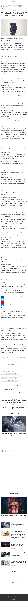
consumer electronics (7, 359)
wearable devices (6, 380)
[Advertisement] (14, 474)
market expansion (6, 373)
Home (2, 5)
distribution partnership (19, 359)
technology (4, 378)
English (5, 451)
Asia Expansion (14, 357)
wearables (14, 380)
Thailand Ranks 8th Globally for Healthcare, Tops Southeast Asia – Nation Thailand (18, 563)
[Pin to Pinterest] (2, 302)
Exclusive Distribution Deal (8, 366)
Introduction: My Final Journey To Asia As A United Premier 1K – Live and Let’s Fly (13, 516)
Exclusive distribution (20, 362)
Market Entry (14, 371)
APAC (3, 357)
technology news (13, 378)
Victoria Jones (11, 16)
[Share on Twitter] (2, 299)
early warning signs (7, 300)
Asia (7, 357)
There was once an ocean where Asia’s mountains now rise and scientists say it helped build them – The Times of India (18, 545)
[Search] (26, 1)
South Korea (14, 373)
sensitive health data (10, 208)
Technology (8, 5)
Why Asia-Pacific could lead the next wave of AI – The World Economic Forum (18, 524)
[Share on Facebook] (2, 297)
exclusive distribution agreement (17, 49)
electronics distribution (7, 362)
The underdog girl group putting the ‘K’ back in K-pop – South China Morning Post (18, 554)
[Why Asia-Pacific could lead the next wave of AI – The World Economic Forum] (14, 424)
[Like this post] (11, 385)
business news (22, 357)
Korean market (5, 371)
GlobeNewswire (20, 366)
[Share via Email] (2, 305)
